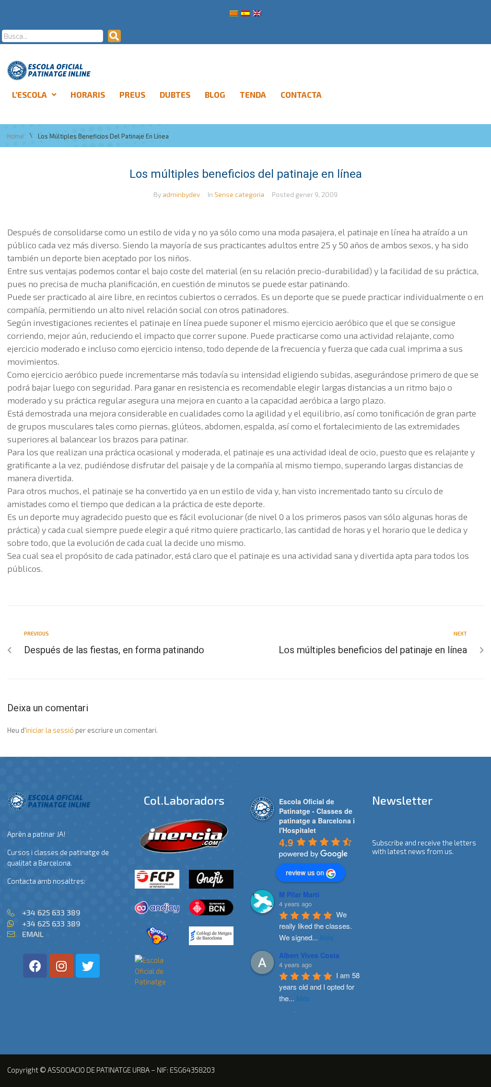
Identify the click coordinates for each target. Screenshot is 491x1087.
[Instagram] (61, 966)
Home (15, 136)
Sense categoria (239, 194)
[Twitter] (88, 966)
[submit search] (114, 36)
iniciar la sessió (50, 730)
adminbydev (181, 194)
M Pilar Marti (299, 894)
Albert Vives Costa (309, 955)
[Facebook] (35, 966)
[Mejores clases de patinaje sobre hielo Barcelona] (157, 981)
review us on (305, 872)
